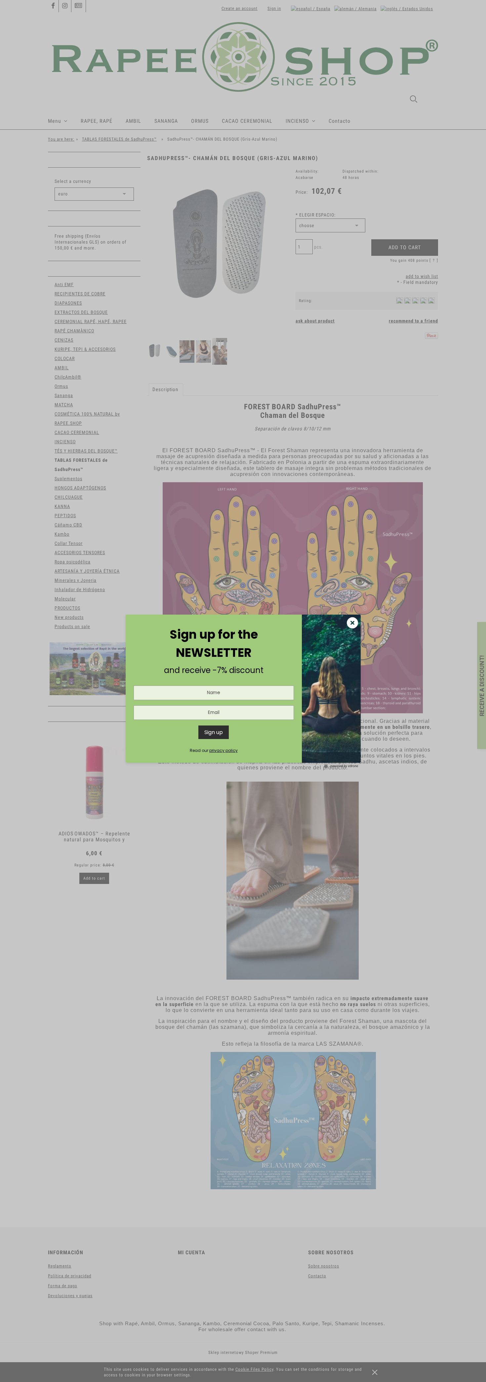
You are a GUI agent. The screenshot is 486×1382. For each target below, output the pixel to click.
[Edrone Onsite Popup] (243, 691)
